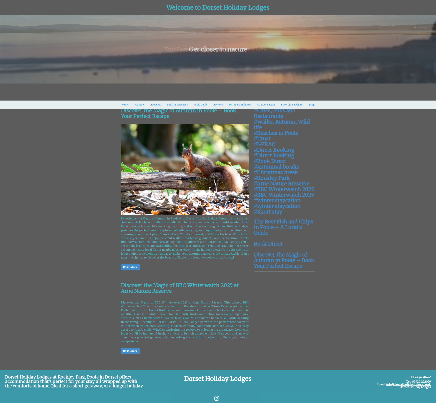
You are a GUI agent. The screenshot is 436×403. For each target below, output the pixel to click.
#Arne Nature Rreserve (282, 183)
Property (139, 104)
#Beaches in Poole (276, 133)
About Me (155, 104)
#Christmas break (276, 172)
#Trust (262, 138)
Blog (312, 104)
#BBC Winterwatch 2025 (284, 189)
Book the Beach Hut (292, 104)
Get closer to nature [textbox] (218, 49)
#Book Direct (270, 161)
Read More (130, 267)
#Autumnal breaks (276, 166)
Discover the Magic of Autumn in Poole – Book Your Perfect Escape (284, 260)
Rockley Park (71, 377)
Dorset (111, 377)
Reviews (218, 104)
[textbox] (218, 7)
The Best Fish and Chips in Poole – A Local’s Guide (283, 227)
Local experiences (177, 104)
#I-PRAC (264, 144)
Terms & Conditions (240, 104)
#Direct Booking (274, 150)
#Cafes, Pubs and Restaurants (275, 113)
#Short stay (268, 211)
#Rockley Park (272, 178)
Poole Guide (200, 104)
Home (125, 104)
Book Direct (268, 243)
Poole (93, 377)
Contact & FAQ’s (266, 104)
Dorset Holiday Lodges (415, 387)
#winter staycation (277, 200)
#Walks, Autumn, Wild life (282, 124)
